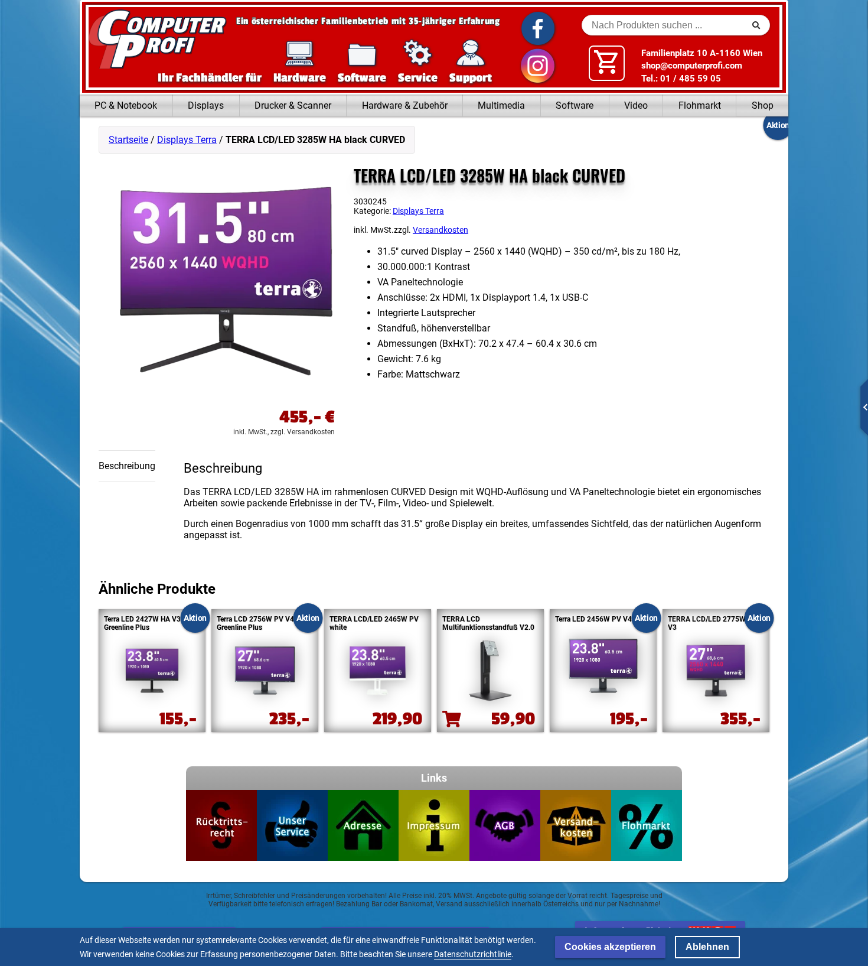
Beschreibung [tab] (127, 465)
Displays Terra (187, 139)
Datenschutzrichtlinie (472, 954)
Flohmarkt (699, 105)
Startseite (128, 139)
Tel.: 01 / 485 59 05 (681, 78)
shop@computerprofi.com (691, 65)
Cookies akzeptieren (610, 947)
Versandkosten (440, 230)
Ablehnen (707, 947)
